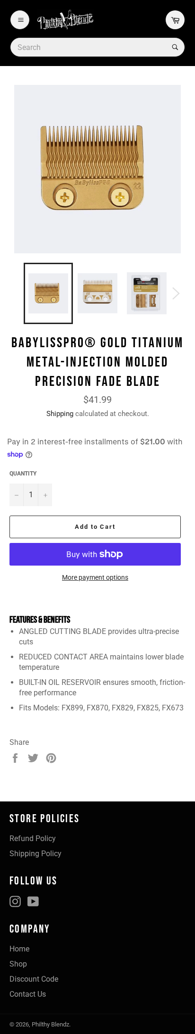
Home (19, 948)
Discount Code (33, 979)
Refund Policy (32, 838)
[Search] (174, 47)
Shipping (59, 413)
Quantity (22, 473)
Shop (18, 963)
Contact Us (27, 994)
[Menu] (19, 19)
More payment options (95, 577)
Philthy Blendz (50, 1024)
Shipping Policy (35, 853)
